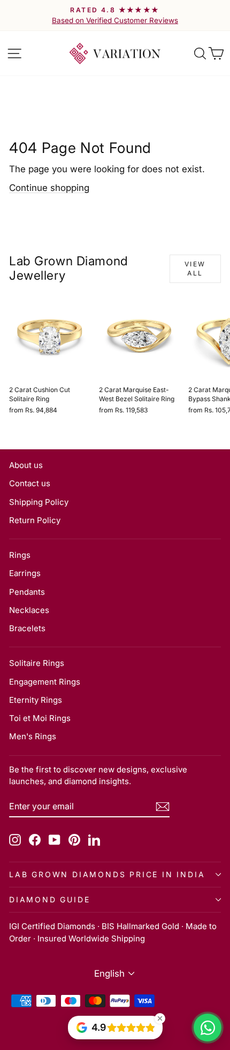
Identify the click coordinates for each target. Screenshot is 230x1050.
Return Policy (34, 520)
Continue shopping (49, 187)
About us (26, 465)
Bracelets (27, 628)
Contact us (29, 483)
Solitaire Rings (36, 663)
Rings (19, 555)
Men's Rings (32, 736)
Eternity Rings (35, 700)
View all (195, 268)
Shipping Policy (38, 502)
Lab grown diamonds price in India (107, 874)
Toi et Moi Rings (40, 718)
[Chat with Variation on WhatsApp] (207, 1027)
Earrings (25, 573)
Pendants (27, 592)
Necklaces (29, 610)
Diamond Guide (49, 899)
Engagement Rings (44, 682)
